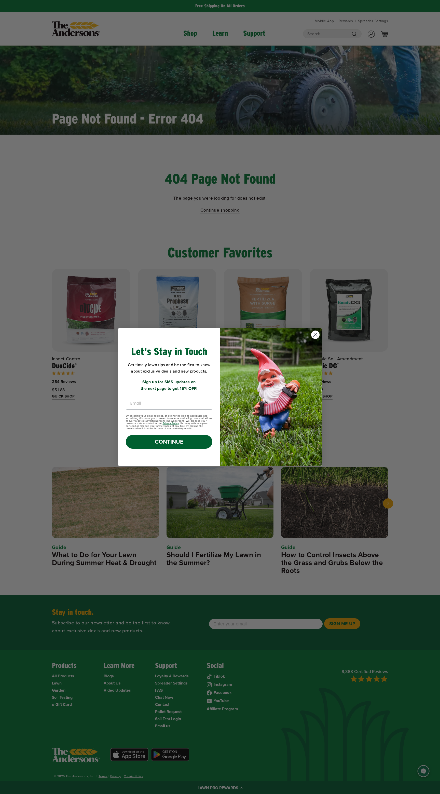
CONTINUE (169, 441)
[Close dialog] (315, 334)
